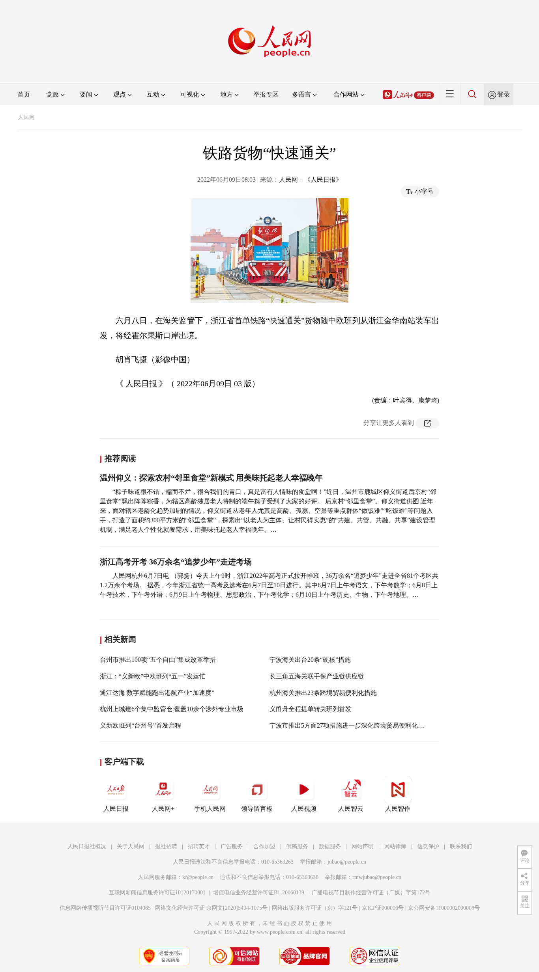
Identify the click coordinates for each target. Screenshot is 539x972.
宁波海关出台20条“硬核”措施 (310, 659)
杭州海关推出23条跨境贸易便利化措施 (323, 692)
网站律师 (395, 846)
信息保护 (428, 846)
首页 (23, 94)
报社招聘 (166, 846)
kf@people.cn (197, 877)
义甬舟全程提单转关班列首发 (311, 709)
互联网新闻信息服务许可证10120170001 (157, 893)
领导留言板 (257, 808)
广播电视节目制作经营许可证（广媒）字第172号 (371, 893)
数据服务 (330, 846)
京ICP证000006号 (383, 908)
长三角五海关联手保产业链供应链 (317, 676)
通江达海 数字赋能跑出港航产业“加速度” (157, 692)
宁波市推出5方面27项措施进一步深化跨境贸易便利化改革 (350, 725)
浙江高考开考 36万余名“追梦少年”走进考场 (176, 561)
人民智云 (350, 808)
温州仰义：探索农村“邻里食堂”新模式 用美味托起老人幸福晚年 (211, 477)
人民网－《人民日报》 (310, 179)
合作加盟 (264, 846)
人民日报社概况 (86, 846)
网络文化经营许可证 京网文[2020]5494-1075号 (211, 908)
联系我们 (461, 846)
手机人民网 (210, 808)
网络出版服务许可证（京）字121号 (314, 908)
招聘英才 (199, 846)
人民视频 (303, 808)
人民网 (26, 117)
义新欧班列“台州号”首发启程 (140, 725)
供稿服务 (297, 846)
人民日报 (116, 808)
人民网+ (163, 808)
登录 (503, 94)
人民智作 (397, 808)
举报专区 (266, 94)
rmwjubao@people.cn (376, 877)
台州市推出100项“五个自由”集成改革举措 (158, 659)
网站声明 (363, 846)
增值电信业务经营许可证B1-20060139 (258, 893)
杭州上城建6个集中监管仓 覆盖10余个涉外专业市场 (171, 709)
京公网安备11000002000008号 (444, 908)
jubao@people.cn (347, 862)
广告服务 (232, 846)
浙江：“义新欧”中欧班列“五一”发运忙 (153, 676)
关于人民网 (130, 846)
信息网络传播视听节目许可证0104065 (105, 908)
